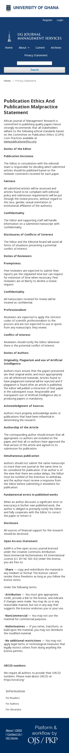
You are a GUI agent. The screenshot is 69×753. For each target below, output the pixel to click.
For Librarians (13, 709)
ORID (18, 730)
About (23, 47)
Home (9, 47)
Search (34, 69)
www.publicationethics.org (20, 141)
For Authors (12, 703)
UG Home (12, 738)
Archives (56, 47)
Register (48, 20)
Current (40, 47)
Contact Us (14, 734)
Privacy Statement (36, 55)
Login (60, 20)
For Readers (13, 698)
